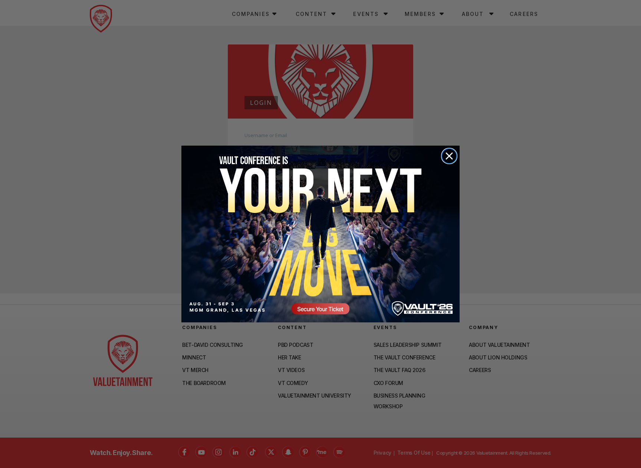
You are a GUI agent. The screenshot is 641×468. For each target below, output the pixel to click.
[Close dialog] (449, 156)
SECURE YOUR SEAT (320, 234)
